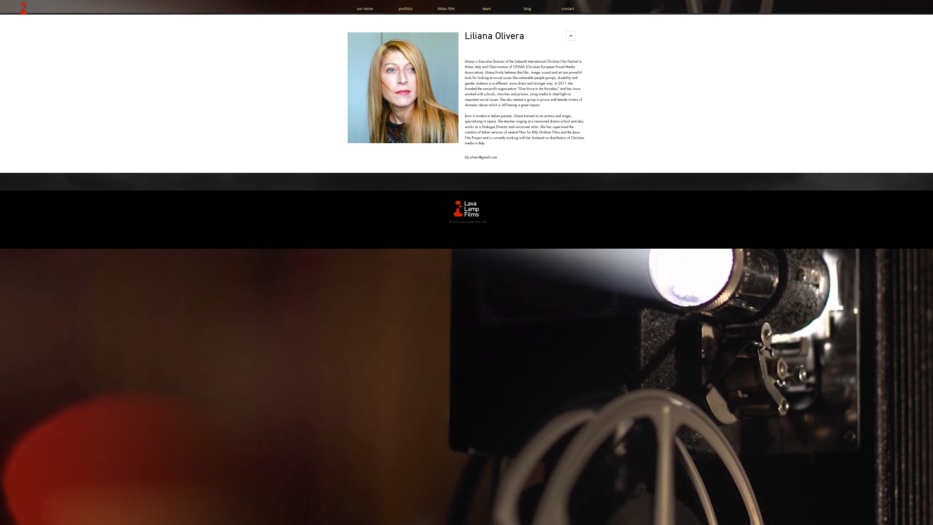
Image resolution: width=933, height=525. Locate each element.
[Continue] (571, 36)
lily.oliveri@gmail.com (481, 157)
